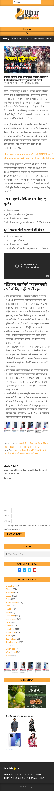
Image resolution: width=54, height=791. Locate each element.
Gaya (8, 606)
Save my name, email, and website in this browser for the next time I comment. (27, 527)
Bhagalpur (10, 586)
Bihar (8, 589)
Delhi (8, 599)
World (8, 655)
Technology (11, 639)
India (8, 612)
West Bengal (11, 652)
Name (7, 511)
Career (9, 596)
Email (6, 516)
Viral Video (10, 649)
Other (8, 622)
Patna (8, 625)
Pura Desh (10, 632)
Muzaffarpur (11, 619)
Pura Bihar (10, 629)
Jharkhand (10, 616)
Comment (7, 479)
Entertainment (12, 602)
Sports (9, 635)
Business (10, 592)
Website (7, 521)
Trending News (12, 642)
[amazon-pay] (27, 426)
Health (8, 609)
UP (7, 645)
